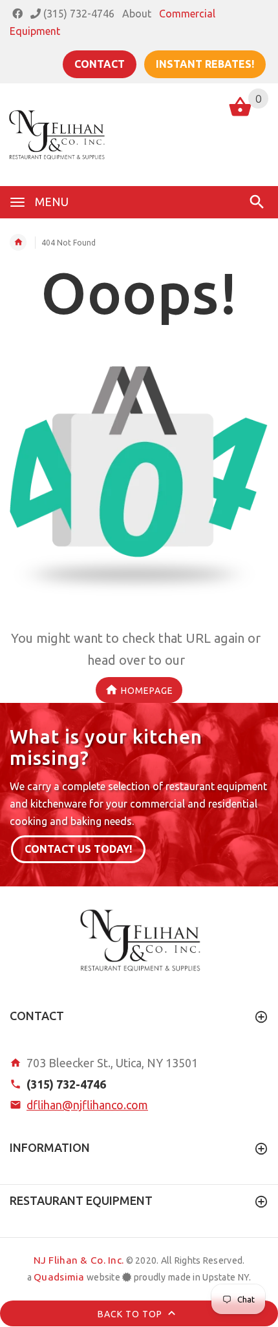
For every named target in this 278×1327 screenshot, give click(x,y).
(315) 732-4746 (77, 13)
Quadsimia (59, 1276)
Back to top (131, 1314)
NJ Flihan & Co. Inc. (79, 1260)
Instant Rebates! (205, 64)
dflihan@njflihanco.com (87, 1104)
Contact (99, 64)
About (136, 13)
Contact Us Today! (78, 849)
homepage (147, 690)
